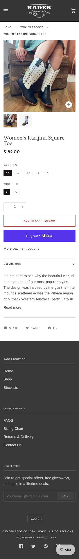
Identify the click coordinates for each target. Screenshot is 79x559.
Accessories (25, 537)
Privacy (42, 537)
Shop (8, 379)
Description (12, 263)
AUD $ (35, 518)
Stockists (11, 387)
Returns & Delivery (19, 437)
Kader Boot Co (16, 531)
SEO (53, 537)
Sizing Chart (13, 428)
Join (65, 496)
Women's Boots (31, 27)
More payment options (21, 248)
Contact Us (13, 445)
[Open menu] (10, 11)
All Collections (61, 531)
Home (7, 27)
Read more (12, 307)
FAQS (8, 420)
